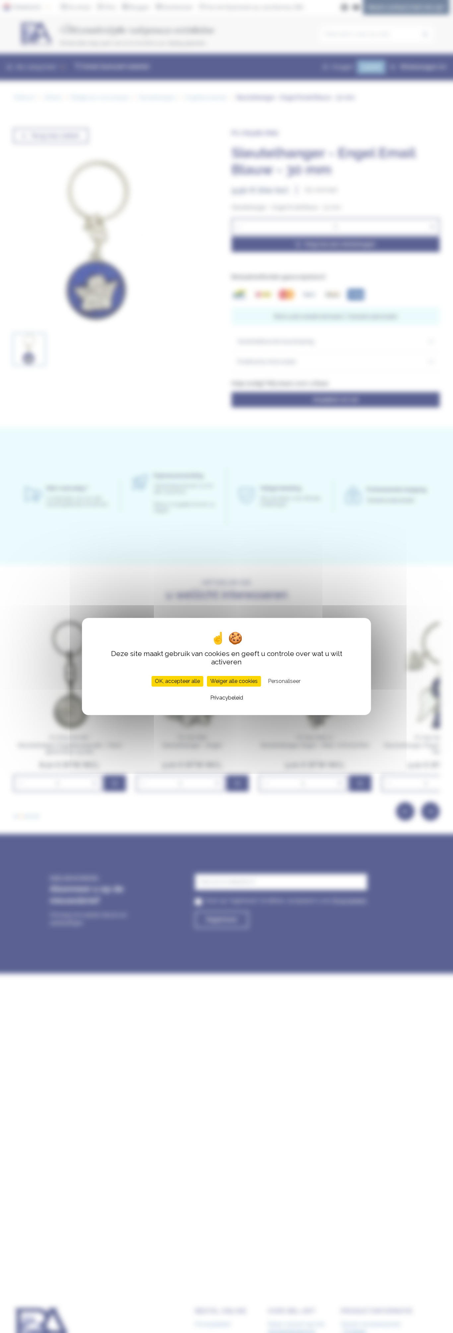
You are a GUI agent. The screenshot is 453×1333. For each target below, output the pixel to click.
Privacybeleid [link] (226, 698)
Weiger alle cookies (234, 681)
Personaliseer (284, 681)
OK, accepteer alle (177, 681)
